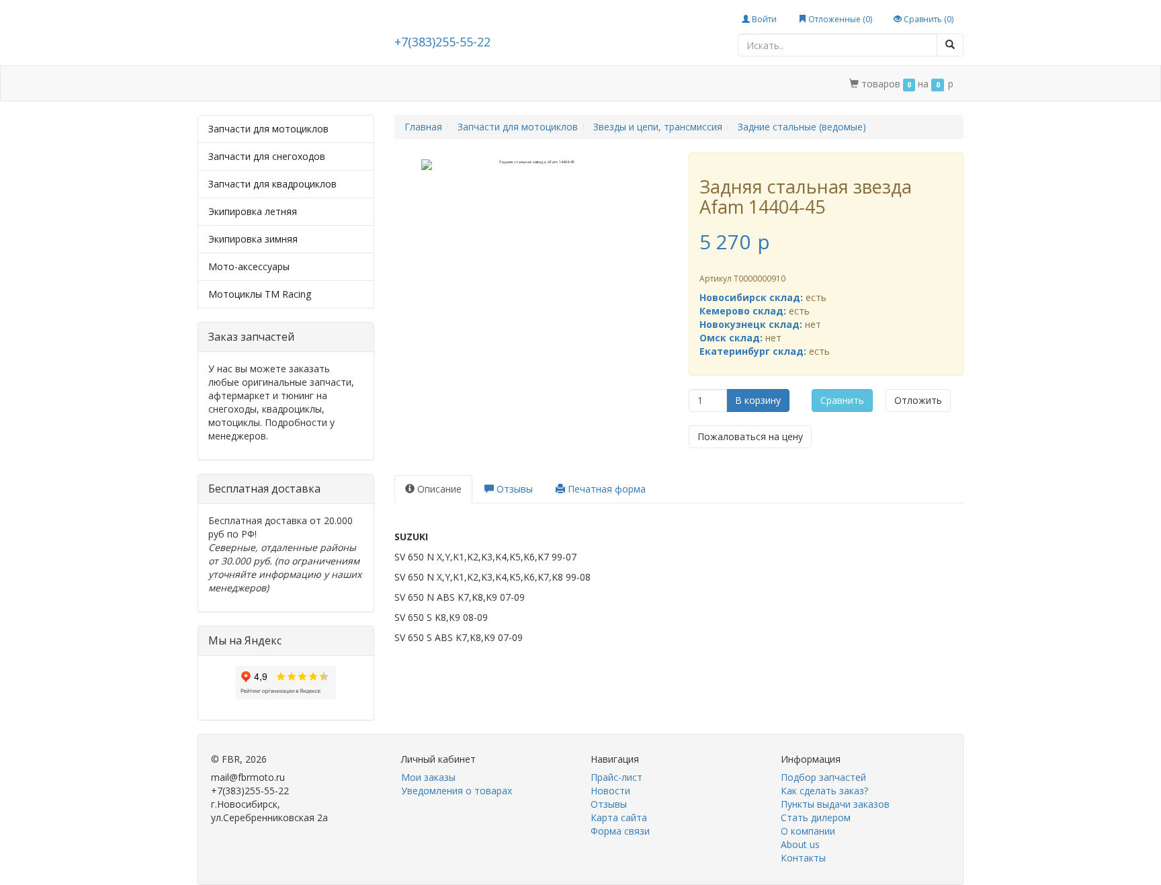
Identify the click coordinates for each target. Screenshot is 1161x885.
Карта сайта (619, 817)
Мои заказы (428, 777)
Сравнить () (927, 19)
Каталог (256, 83)
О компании (571, 83)
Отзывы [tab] (513, 488)
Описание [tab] (438, 488)
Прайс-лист (616, 777)
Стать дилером (488, 83)
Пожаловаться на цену (750, 436)
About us (800, 844)
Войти (763, 19)
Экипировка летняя (252, 211)
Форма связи (620, 831)
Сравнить (842, 400)
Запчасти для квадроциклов (272, 183)
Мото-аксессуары (249, 266)
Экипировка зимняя (253, 239)
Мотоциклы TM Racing (259, 294)
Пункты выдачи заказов (835, 804)
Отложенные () (839, 19)
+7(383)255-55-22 (442, 42)
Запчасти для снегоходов (266, 156)
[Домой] (212, 83)
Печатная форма (605, 488)
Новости (610, 790)
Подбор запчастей (390, 83)
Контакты (640, 83)
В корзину (758, 400)
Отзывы (609, 804)
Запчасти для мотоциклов (268, 128)
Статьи (311, 83)
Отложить (918, 400)
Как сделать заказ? (824, 790)
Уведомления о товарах (456, 790)
